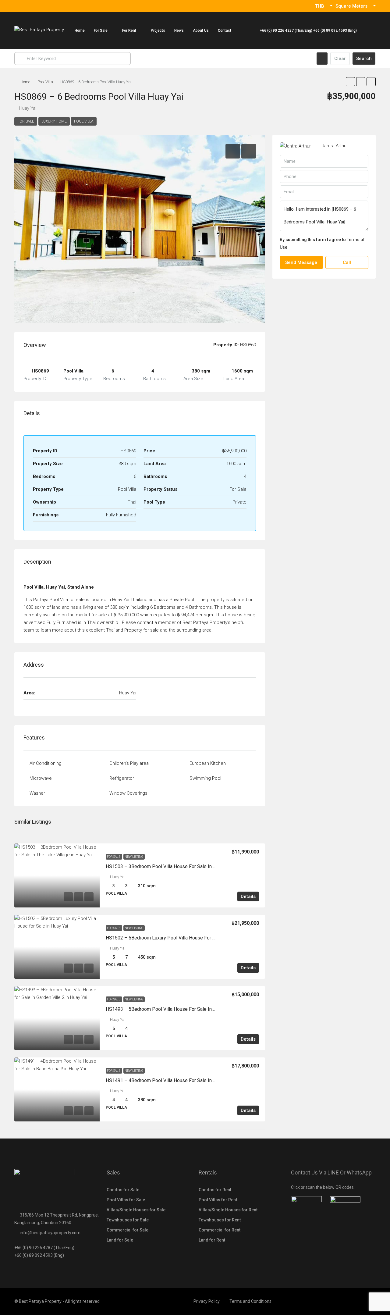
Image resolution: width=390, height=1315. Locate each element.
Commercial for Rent (219, 1230)
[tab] (232, 151)
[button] (350, 81)
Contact (224, 30)
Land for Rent (212, 1240)
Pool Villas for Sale (126, 1199)
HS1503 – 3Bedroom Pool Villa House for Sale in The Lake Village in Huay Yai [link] (189, 866)
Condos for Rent (215, 1189)
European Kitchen (208, 763)
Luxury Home (54, 121)
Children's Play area (129, 763)
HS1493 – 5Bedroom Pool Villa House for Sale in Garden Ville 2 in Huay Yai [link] (186, 1009)
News (179, 30)
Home (80, 30)
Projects (158, 30)
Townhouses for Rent (220, 1219)
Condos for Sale (123, 1189)
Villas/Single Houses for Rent (228, 1209)
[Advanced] (322, 58)
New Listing (134, 856)
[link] (57, 875)
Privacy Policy (206, 1301)
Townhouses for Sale (128, 1219)
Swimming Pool (205, 778)
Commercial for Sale (127, 1230)
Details (248, 896)
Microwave (41, 778)
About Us (201, 30)
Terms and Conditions (250, 1301)
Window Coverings (128, 793)
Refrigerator (121, 778)
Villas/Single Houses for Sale (136, 1209)
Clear (340, 58)
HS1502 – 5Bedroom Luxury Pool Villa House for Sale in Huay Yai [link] (176, 938)
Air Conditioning (46, 763)
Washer (37, 793)
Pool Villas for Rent (218, 1199)
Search (364, 58)
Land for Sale (120, 1240)
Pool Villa (45, 82)
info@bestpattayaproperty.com (50, 1232)
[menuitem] (305, 30)
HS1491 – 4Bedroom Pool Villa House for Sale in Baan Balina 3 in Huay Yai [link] (186, 1080)
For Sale (101, 30)
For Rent (129, 30)
